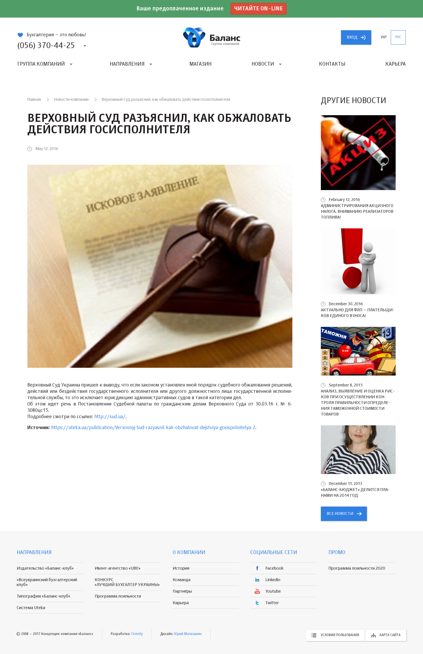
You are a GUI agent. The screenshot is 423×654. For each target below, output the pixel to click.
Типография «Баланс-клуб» (43, 596)
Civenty (137, 634)
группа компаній (211, 37)
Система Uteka (31, 608)
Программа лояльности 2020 (356, 568)
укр (383, 37)
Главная (34, 100)
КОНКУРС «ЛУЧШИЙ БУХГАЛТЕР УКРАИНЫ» (127, 582)
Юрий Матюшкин (188, 634)
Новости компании (71, 100)
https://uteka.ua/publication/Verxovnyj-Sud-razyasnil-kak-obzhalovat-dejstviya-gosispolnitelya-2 (153, 428)
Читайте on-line (258, 9)
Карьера (395, 64)
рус (398, 37)
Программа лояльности (118, 596)
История (181, 568)
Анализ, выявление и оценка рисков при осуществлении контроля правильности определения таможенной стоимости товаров (358, 402)
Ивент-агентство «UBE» (117, 568)
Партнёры (182, 591)
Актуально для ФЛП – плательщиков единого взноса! (357, 313)
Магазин (200, 64)
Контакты (332, 64)
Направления (127, 64)
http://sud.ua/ (109, 417)
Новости (262, 64)
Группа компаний (41, 64)
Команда (181, 580)
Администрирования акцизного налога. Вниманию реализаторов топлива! (357, 211)
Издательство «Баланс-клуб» (45, 568)
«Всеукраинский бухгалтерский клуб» (47, 582)
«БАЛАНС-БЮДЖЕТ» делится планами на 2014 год (355, 493)
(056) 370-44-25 (46, 46)
